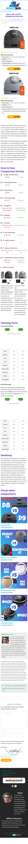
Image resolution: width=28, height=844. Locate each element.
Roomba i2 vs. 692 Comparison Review (13, 688)
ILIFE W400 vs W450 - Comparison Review (7, 624)
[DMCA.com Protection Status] (17, 835)
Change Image (14, 754)
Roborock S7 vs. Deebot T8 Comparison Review (9, 559)
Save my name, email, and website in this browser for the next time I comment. (12, 742)
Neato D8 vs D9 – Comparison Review (7, 526)
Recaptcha (4, 747)
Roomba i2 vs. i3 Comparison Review (15, 685)
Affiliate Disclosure (9, 773)
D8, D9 (2, 129)
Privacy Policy (7, 771)
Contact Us (6, 775)
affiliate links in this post (17, 19)
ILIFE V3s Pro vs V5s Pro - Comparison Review (8, 591)
